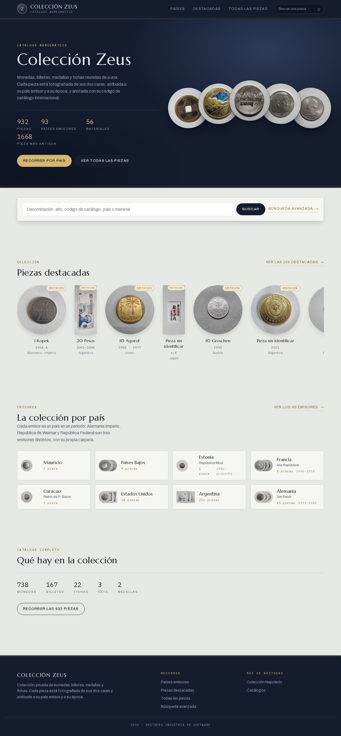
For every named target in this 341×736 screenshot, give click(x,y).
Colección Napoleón (264, 682)
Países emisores (175, 682)
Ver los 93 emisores (299, 407)
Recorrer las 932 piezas (51, 609)
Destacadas (207, 9)
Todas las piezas (248, 9)
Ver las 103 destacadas (295, 262)
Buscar (250, 209)
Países (177, 9)
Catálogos (256, 690)
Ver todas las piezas (105, 161)
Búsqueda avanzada (294, 208)
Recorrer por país (44, 161)
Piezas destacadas (177, 690)
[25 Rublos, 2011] (249, 100)
